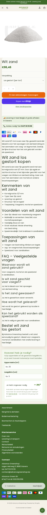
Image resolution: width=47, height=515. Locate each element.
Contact (5, 441)
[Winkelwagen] (44, 7)
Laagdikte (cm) (10, 372)
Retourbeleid (7, 444)
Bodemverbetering (10, 416)
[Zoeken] (7, 7)
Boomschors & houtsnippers (14, 421)
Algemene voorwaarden (12, 453)
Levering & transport (11, 439)
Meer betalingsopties (23, 107)
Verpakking (7, 75)
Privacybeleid (7, 450)
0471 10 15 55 (13, 394)
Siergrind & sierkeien (10, 412)
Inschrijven (37, 486)
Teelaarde (6, 425)
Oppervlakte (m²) (11, 362)
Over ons (6, 436)
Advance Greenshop (19, 503)
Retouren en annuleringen (13, 447)
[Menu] (2, 7)
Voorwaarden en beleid (23, 508)
